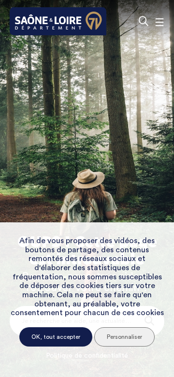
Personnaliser (124, 337)
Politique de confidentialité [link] (87, 355)
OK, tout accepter (55, 337)
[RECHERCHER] (143, 21)
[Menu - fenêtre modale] (159, 21)
